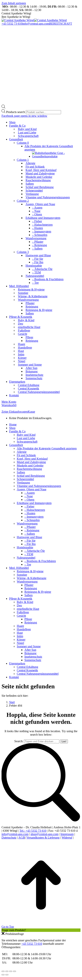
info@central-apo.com (35, 23)
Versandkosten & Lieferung (42, 837)
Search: (18, 741)
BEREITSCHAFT (60, 23)
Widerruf (67, 837)
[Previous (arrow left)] (3, 974)
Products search (16, 112)
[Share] (6, 971)
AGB (21, 837)
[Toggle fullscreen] (10, 971)
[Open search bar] (3, 107)
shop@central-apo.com (44, 834)
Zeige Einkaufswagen (15, 411)
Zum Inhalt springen (14, 3)
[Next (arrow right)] (6, 974)
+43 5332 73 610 (12, 23)
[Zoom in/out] (14, 971)
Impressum (67, 834)
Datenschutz (9, 837)
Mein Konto (9, 401)
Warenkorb (9, 405)
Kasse (31, 411)
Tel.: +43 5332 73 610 (32, 830)
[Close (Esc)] (3, 971)
